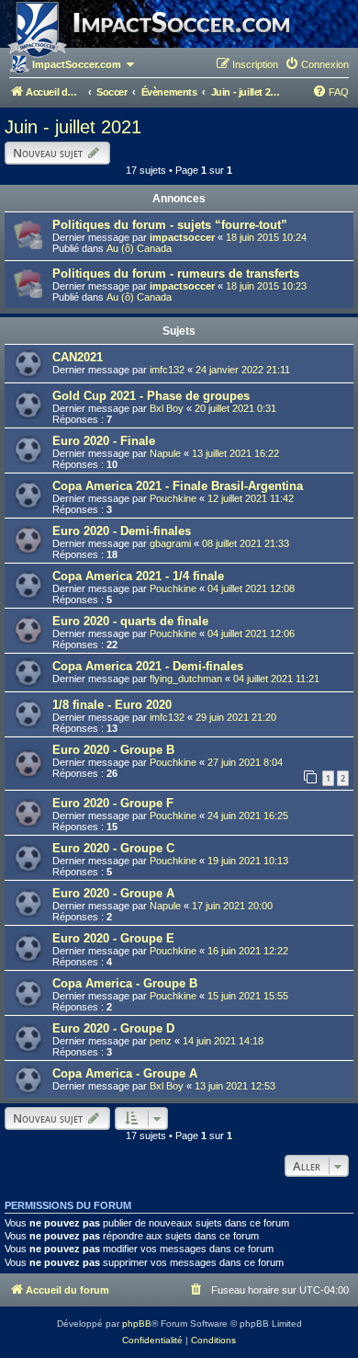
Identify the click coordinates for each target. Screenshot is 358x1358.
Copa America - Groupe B (124, 983)
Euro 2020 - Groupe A (113, 893)
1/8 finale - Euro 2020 (112, 705)
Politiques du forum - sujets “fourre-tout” (169, 225)
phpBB (136, 1323)
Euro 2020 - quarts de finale (130, 621)
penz (161, 1040)
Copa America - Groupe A (124, 1073)
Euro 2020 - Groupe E (113, 938)
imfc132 (167, 369)
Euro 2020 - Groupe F (112, 803)
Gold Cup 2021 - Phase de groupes (151, 396)
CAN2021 (77, 357)
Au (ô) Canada (139, 248)
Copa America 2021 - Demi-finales (147, 666)
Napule (165, 453)
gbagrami (170, 543)
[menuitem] (317, 64)
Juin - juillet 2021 (73, 127)
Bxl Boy (167, 408)
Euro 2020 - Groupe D (113, 1028)
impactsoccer (182, 237)
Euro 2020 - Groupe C (113, 848)
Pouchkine (173, 498)
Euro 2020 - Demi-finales (121, 531)
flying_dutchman (186, 678)
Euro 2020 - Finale (103, 441)
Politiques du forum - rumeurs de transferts (175, 273)
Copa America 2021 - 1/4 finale (138, 576)
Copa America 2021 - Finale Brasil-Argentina (177, 486)
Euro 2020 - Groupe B (113, 750)
